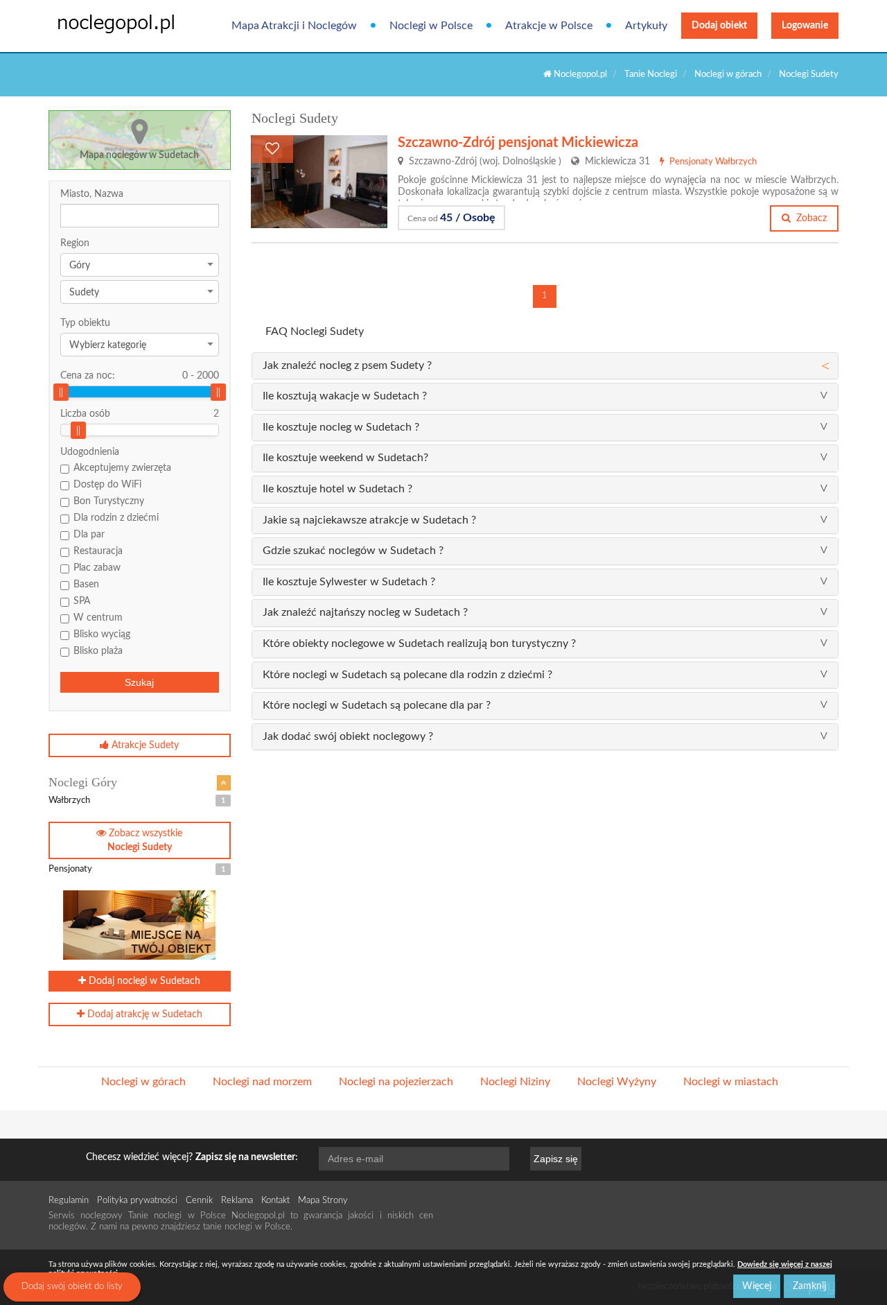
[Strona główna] (106, 23)
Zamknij (809, 1286)
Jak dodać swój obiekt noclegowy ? (348, 736)
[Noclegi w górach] (224, 782)
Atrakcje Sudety (144, 745)
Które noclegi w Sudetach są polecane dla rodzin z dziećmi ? (407, 674)
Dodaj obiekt (719, 26)
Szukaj (139, 682)
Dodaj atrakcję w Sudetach (143, 1014)
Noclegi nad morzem (262, 1081)
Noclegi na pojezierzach (396, 1081)
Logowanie (805, 26)
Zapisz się (556, 1158)
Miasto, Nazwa (91, 194)
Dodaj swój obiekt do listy (72, 1286)
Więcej (756, 1286)
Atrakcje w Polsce (548, 25)
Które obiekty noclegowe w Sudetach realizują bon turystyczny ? (419, 643)
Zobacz (810, 218)
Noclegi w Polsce (431, 25)
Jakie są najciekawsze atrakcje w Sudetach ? (369, 520)
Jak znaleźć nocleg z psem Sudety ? (347, 365)
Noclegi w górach (728, 74)
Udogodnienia (89, 452)
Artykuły (646, 25)
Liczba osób (85, 414)
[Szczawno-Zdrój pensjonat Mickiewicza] (319, 181)
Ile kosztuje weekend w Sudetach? (345, 457)
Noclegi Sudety (808, 74)
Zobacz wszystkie (144, 840)
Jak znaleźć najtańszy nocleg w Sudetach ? (365, 612)
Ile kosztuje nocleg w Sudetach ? (341, 427)
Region (74, 243)
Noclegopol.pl (579, 74)
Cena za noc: (139, 376)
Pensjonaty (137, 869)
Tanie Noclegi (650, 74)
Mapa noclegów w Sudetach (139, 155)
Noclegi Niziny (515, 1081)
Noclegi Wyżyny (616, 1081)
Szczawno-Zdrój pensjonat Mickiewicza (518, 143)
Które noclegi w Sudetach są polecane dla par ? (377, 705)
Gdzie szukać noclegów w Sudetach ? (353, 550)
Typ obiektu (85, 323)
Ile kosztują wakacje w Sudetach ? (345, 395)
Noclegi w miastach (730, 1081)
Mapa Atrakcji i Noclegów (294, 25)
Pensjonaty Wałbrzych (712, 161)
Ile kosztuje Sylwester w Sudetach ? (349, 581)
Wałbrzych (137, 800)
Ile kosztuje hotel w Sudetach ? (337, 488)
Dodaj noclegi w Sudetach (143, 981)
